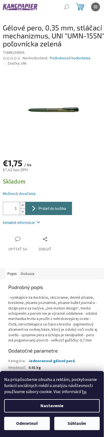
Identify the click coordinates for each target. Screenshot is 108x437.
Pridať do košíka (52, 208)
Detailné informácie (19, 223)
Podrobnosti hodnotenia (70, 58)
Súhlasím (77, 423)
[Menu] (95, 6)
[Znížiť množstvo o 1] (22, 211)
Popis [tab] (12, 274)
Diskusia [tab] (27, 274)
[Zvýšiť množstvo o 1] (22, 205)
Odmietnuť (27, 423)
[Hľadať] (66, 6)
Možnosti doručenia (19, 194)
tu (84, 392)
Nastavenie (51, 406)
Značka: (16, 63)
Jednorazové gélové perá (52, 361)
